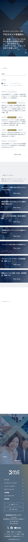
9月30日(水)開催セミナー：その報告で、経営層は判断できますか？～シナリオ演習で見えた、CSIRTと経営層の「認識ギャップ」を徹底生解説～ (14, 96)
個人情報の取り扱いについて (18, 536)
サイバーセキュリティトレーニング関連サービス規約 (14, 534)
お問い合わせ (15, 509)
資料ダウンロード (15, 504)
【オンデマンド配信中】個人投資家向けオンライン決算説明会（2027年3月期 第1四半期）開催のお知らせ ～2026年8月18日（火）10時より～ (14, 134)
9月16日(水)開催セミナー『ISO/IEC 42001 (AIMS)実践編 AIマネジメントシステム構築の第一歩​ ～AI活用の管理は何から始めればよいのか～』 (14, 145)
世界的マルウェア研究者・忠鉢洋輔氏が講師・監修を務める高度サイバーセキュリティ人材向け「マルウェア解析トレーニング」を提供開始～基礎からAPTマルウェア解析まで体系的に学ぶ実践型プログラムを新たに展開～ (14, 109)
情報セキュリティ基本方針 (16, 532)
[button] (3, 51)
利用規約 (8, 532)
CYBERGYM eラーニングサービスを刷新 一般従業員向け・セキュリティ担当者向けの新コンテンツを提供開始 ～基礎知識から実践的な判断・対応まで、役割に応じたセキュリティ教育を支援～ (14, 122)
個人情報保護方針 (7, 536)
